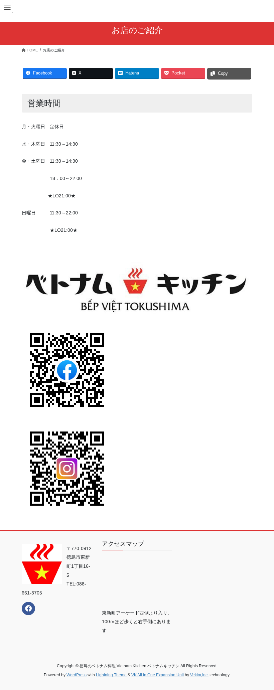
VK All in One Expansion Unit (157, 675)
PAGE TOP (261, 663)
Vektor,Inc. (199, 675)
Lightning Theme (111, 675)
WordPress (76, 675)
